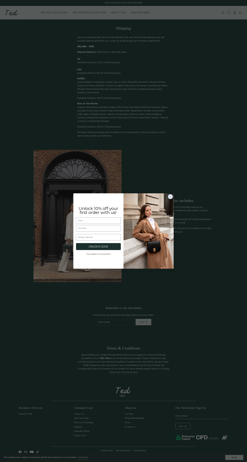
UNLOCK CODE (98, 246)
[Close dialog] (170, 196)
